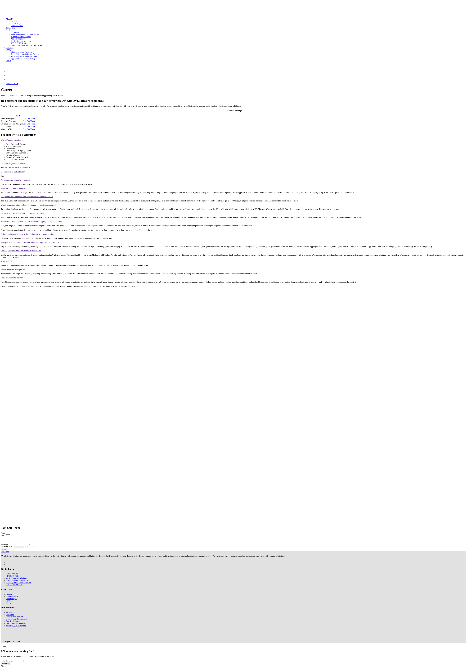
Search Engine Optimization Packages (25, 54)
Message (4, 544)
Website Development (14, 617)
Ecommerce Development (21, 37)
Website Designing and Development (25, 34)
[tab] (233, 140)
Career (8, 61)
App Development (18, 39)
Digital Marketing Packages (21, 52)
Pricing (8, 50)
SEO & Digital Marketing (16, 626)
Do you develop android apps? (13, 172)
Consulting (15, 32)
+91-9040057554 (12, 574)
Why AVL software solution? (12, 140)
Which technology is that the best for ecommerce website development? (28, 205)
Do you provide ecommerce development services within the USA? (27, 197)
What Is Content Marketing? (12, 278)
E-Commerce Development (16, 619)
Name (3, 533)
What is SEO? (6, 261)
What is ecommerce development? (14, 188)
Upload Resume (7, 547)
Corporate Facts (17, 26)
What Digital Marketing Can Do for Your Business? (21, 251)
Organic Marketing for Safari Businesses (26, 45)
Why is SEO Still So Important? (13, 269)
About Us (9, 19)
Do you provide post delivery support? (16, 180)
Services (9, 30)
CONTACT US (12, 84)
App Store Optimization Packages (24, 58)
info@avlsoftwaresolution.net (17, 578)
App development (13, 621)
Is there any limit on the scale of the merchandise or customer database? (28, 234)
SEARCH (5, 663)
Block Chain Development (21, 41)
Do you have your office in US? (13, 163)
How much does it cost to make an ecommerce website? (22, 213)
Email (3, 536)
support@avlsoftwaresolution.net (18, 583)
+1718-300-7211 (12, 576)
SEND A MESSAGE (14, 585)
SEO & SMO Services (19, 43)
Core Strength (16, 23)
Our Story (5, 552)
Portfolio (9, 48)
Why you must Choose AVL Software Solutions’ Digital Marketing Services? (30, 242)
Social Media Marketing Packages (24, 56)
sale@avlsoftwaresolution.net (17, 580)
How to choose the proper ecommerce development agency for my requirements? (32, 221)
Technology (10, 28)
